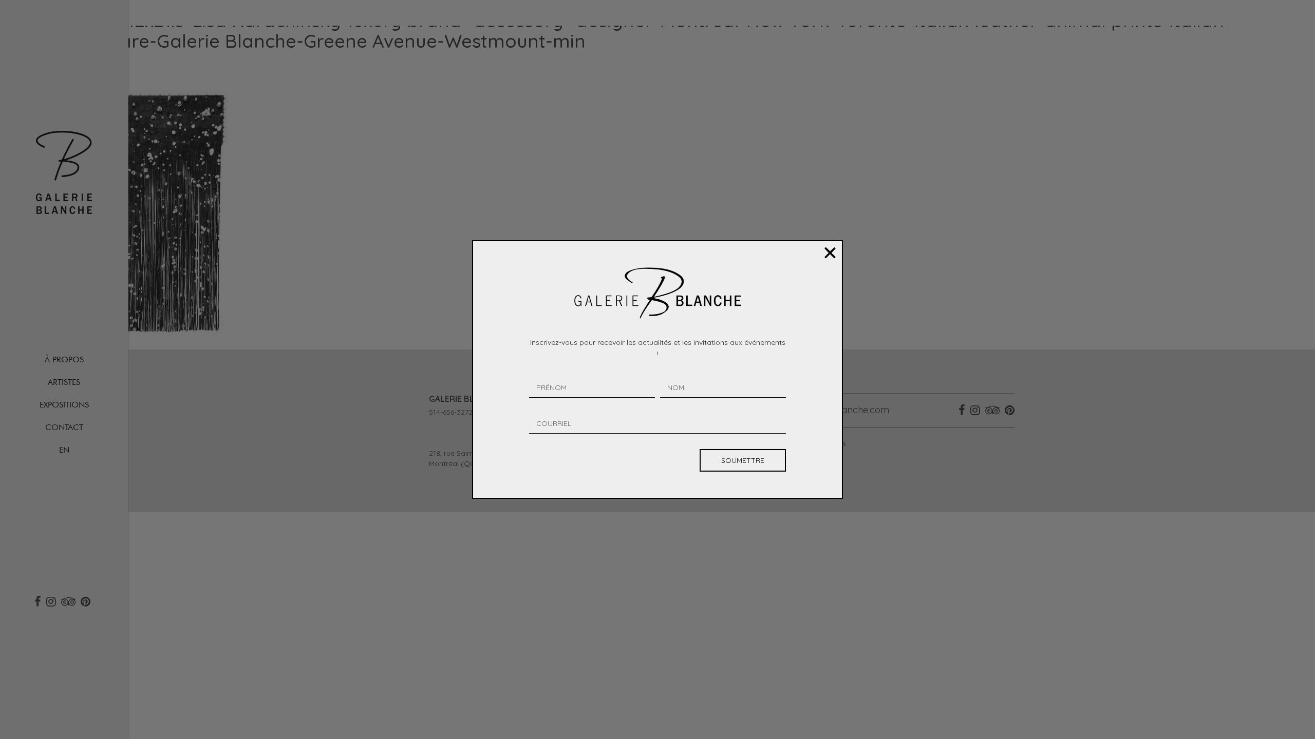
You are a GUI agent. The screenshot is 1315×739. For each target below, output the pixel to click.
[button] (830, 253)
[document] (657, 369)
